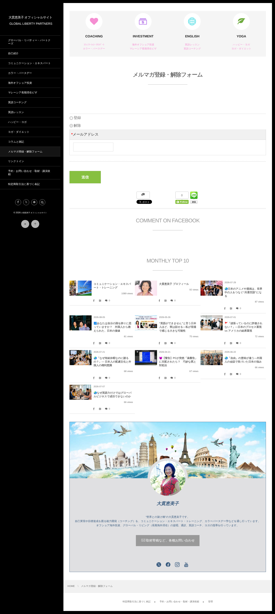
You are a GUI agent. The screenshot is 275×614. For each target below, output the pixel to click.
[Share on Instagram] (177, 565)
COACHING (94, 36)
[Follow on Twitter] (26, 202)
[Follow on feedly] (34, 202)
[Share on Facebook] (18, 202)
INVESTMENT (143, 36)
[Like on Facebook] (168, 565)
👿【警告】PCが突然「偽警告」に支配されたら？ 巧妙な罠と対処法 (178, 362)
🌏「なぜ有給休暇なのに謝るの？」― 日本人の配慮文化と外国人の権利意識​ (112, 362)
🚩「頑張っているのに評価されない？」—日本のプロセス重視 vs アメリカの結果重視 (244, 327)
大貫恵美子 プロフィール (174, 283)
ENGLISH (192, 36)
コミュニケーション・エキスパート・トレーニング (112, 285)
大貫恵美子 (168, 503)
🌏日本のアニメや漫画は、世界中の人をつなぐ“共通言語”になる (243, 292)
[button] (42, 202)
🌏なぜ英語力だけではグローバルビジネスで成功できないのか (112, 394)
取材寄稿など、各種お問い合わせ (170, 540)
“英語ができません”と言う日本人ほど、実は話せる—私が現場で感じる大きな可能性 (177, 327)
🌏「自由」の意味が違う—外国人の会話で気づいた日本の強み (243, 360)
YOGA (241, 36)
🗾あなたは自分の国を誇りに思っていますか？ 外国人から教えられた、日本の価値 (112, 327)
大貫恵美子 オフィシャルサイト (30, 17)
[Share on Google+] (150, 565)
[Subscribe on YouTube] (186, 565)
